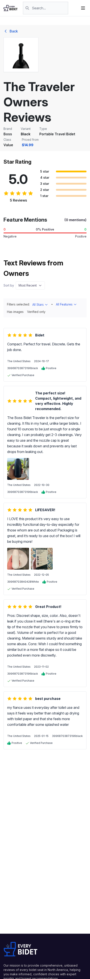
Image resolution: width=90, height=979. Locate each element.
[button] (30, 285)
